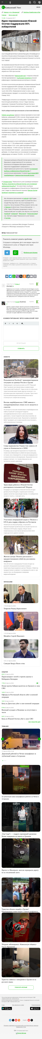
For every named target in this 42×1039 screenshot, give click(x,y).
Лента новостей (13, 15)
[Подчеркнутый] (13, 323)
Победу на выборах (8, 115)
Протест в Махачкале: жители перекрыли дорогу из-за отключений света (20, 871)
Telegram (8, 207)
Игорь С (17, 284)
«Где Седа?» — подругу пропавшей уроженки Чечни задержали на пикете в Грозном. (19, 835)
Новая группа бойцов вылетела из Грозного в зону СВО (21, 687)
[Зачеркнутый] (17, 323)
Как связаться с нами (18, 1005)
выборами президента (24, 78)
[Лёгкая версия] (10, 2)
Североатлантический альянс (24, 175)
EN (6, 2)
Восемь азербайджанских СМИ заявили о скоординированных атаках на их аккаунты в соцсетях (21, 404)
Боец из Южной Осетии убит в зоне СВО (17, 718)
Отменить (21, 348)
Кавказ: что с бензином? (12, 12)
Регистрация (21, 343)
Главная (4, 15)
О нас (3, 1005)
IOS (30, 198)
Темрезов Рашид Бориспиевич (15, 608)
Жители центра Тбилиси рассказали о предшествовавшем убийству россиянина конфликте (19, 558)
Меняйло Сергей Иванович (14, 636)
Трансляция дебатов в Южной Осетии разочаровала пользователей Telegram (18, 485)
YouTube (7, 218)
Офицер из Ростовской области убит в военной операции (20, 695)
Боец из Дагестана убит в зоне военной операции (20, 703)
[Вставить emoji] (22, 323)
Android (25, 198)
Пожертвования (36, 1005)
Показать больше (21, 987)
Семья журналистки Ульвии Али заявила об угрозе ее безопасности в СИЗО (20, 447)
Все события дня (34, 722)
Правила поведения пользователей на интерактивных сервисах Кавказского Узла (21, 1026)
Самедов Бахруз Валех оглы (14, 663)
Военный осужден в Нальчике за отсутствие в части (19, 711)
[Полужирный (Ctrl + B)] (5, 323)
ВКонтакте (22, 213)
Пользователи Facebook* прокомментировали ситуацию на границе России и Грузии (21, 381)
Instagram (14, 213)
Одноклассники (32, 213)
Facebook (7, 213)
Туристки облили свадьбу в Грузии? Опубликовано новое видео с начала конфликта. (20, 910)
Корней (17, 302)
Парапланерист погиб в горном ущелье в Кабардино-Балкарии (17, 677)
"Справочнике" (7, 181)
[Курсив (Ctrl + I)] (9, 323)
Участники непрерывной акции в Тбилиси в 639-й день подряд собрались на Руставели (21, 520)
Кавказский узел (20, 76)
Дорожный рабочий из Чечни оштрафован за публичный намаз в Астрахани (19, 754)
